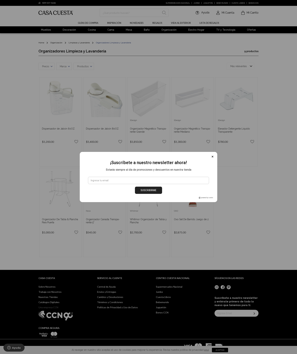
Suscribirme (148, 190)
